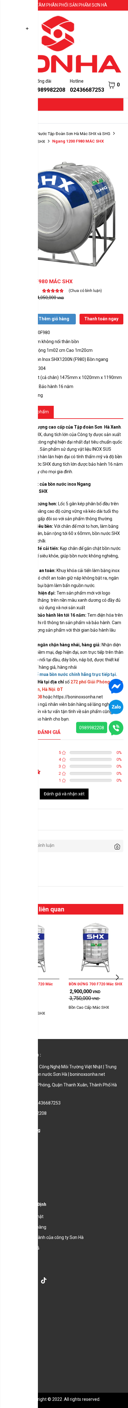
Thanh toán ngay (101, 318)
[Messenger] (116, 685)
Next (117, 977)
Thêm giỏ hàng (54, 318)
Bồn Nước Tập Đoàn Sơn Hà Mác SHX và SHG (70, 133)
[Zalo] (116, 706)
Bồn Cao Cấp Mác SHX (89, 1007)
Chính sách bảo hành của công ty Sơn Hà (44, 1237)
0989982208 (91, 727)
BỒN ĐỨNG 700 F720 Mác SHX (95, 984)
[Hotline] (116, 727)
